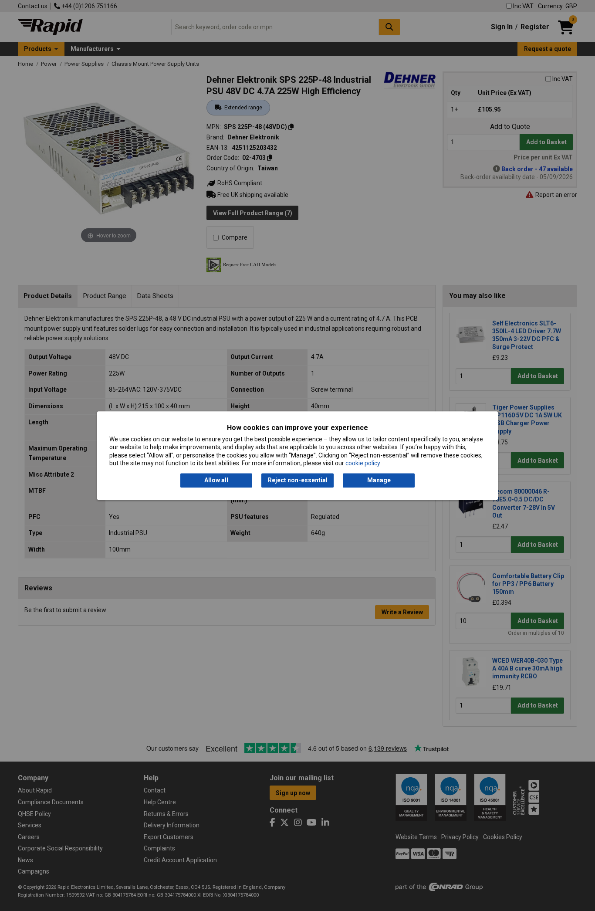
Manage (379, 480)
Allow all (216, 480)
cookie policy (362, 463)
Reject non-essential (298, 480)
